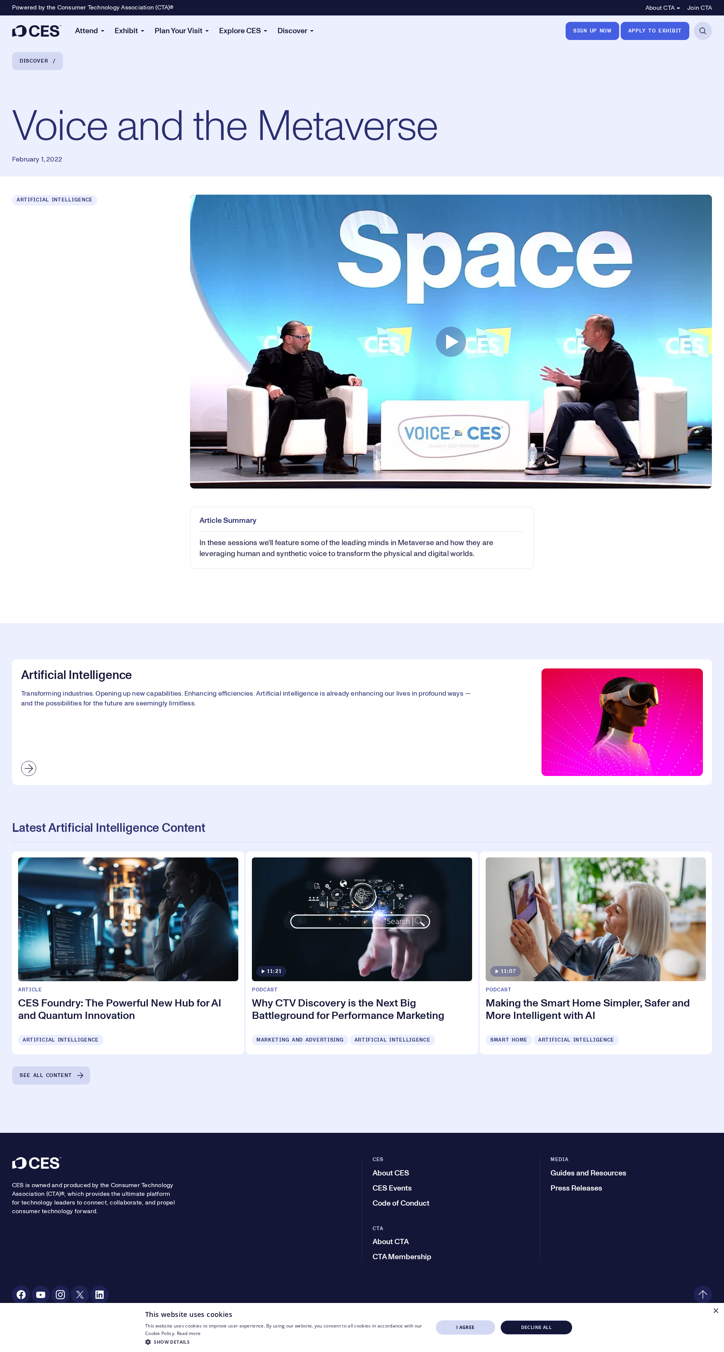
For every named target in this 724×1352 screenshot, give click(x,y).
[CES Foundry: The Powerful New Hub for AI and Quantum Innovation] (128, 952)
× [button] (715, 1311)
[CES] (36, 31)
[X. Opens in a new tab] (80, 1295)
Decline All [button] (536, 1327)
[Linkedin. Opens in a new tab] (99, 1295)
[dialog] (362, 1327)
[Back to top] (703, 1295)
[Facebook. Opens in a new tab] (21, 1295)
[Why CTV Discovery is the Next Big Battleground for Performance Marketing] (362, 952)
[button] (285, 1341)
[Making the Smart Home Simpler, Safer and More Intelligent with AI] (596, 952)
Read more (189, 1333)
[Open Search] (703, 31)
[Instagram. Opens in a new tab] (60, 1295)
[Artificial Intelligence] (362, 722)
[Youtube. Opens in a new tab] (41, 1295)
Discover (34, 61)
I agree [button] (465, 1327)
